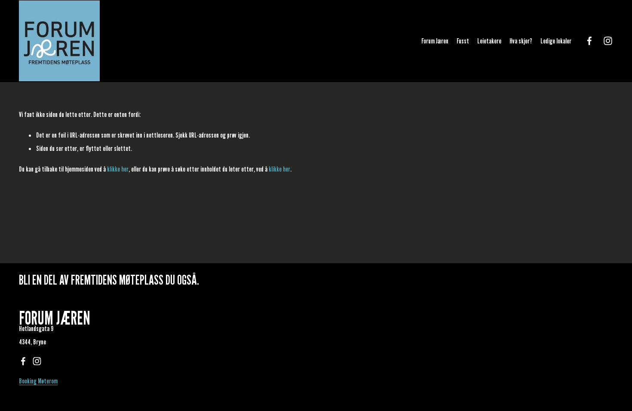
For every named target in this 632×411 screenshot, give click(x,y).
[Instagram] (608, 41)
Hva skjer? (520, 41)
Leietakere (489, 41)
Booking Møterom (38, 381)
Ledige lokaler (555, 41)
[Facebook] (589, 41)
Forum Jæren (434, 41)
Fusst (463, 41)
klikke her (118, 169)
